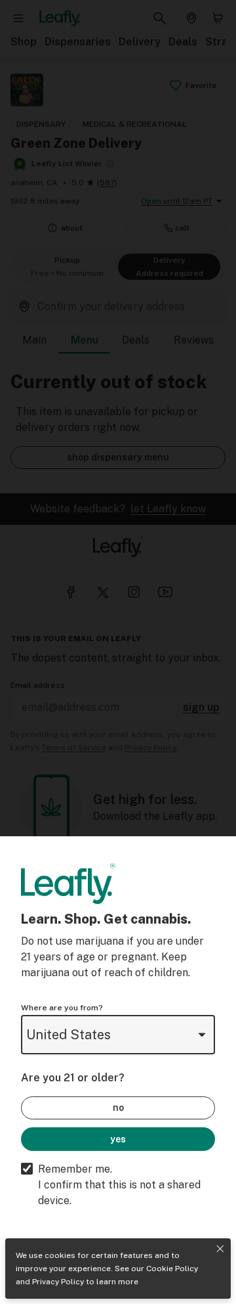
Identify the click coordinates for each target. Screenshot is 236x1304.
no (118, 1107)
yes (118, 1139)
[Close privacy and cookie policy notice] (220, 1249)
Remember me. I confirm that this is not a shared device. (119, 1185)
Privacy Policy (58, 1281)
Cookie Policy (172, 1268)
